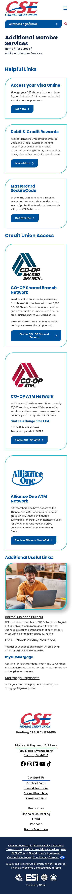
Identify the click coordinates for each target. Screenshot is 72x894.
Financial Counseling (36, 814)
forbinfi (56, 868)
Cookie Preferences (19, 857)
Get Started (23, 218)
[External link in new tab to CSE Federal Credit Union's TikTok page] (49, 764)
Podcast (36, 824)
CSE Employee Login (20, 846)
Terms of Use (14, 850)
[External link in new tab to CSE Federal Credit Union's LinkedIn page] (35, 764)
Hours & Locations (36, 788)
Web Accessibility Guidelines (41, 850)
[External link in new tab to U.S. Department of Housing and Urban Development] (53, 877)
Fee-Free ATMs (36, 799)
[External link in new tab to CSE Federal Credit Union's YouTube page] (42, 764)
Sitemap (58, 846)
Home (9, 49)
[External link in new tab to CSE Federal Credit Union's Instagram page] (29, 764)
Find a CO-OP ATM (27, 440)
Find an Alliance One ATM (32, 540)
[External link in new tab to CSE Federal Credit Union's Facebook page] (23, 764)
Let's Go (20, 109)
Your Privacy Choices (46, 857)
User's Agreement (50, 853)
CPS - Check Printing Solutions (30, 640)
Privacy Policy (42, 846)
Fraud (36, 819)
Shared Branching (36, 793)
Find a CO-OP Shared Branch (34, 336)
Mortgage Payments (22, 678)
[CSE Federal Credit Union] (22, 8)
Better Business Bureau (24, 617)
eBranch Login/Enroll (23, 24)
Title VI (33, 853)
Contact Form (36, 783)
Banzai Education (36, 829)
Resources (23, 49)
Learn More (22, 163)
